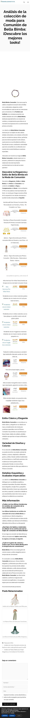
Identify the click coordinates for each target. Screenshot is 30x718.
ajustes (12, 713)
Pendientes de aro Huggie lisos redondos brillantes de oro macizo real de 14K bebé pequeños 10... (15, 334)
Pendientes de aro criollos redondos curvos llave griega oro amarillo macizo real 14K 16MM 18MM (15, 316)
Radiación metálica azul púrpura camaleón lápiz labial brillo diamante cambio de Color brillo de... (15, 354)
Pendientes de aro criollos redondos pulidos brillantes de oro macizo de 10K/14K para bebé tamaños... (15, 298)
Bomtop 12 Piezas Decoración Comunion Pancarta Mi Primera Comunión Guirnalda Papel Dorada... (15, 222)
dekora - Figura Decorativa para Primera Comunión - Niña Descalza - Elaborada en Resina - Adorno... (15, 258)
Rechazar (12, 715)
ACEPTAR (5, 715)
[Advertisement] (15, 67)
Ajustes (18, 715)
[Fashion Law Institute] (8, 2)
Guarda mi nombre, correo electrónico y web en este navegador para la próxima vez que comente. (15, 697)
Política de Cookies (13, 710)
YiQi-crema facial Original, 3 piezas (15, 369)
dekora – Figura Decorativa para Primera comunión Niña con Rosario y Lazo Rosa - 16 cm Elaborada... (15, 240)
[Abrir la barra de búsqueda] (24, 2)
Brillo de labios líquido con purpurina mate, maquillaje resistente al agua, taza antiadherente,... (15, 400)
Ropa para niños (8, 643)
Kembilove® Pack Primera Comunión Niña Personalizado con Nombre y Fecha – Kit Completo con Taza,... (15, 205)
